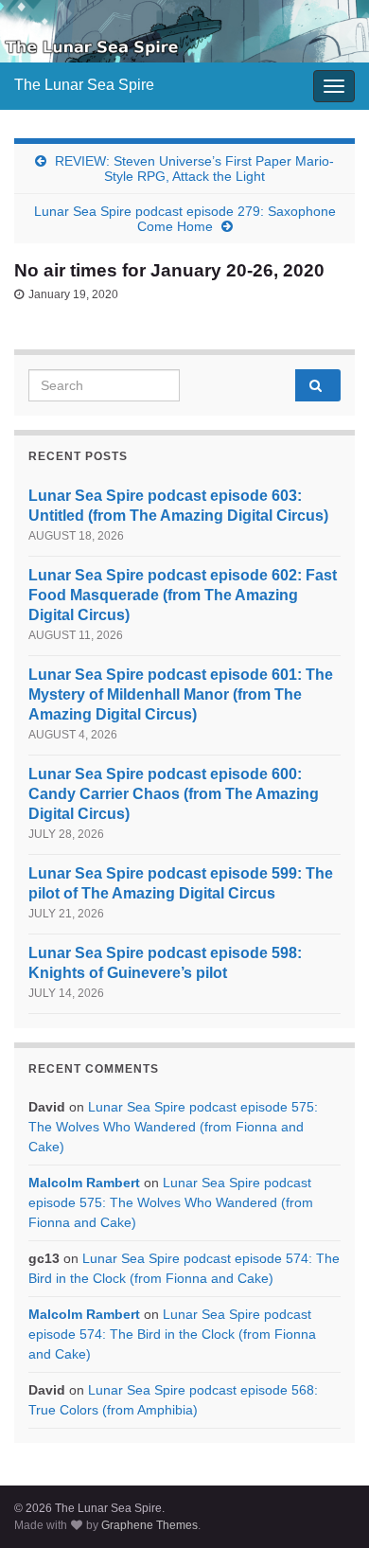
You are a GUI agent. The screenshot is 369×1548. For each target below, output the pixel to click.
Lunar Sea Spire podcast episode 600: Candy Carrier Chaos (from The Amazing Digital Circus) (173, 794)
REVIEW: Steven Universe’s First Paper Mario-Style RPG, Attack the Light (194, 168)
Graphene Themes (149, 1525)
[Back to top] (326, 1505)
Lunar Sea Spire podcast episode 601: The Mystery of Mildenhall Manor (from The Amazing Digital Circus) (180, 694)
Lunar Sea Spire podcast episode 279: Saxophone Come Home (185, 219)
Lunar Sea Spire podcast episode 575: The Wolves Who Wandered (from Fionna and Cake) (173, 1126)
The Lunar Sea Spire (84, 85)
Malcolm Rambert (84, 1182)
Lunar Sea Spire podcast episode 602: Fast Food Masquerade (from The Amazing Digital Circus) (182, 595)
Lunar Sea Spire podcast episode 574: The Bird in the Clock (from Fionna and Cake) (172, 1334)
